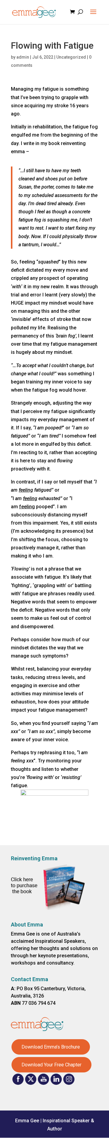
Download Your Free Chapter (51, 1065)
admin (22, 57)
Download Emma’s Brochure (50, 1047)
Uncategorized (71, 57)
